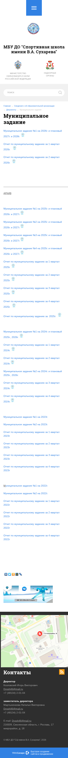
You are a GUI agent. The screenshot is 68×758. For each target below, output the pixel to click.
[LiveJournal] (20, 574)
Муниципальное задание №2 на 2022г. (25, 493)
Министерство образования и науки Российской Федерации (18, 76)
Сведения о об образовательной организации (34, 106)
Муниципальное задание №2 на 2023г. (25, 424)
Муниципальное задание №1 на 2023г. (25, 416)
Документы (11, 110)
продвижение (46, 754)
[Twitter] (10, 574)
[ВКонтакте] (6, 574)
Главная (7, 106)
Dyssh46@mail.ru (13, 689)
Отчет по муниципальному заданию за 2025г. (30, 316)
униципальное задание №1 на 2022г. (27, 485)
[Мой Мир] (17, 574)
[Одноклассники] (13, 574)
